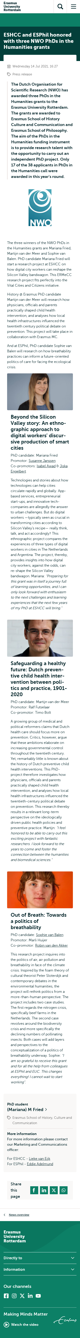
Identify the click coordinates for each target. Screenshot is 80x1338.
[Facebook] (6, 1296)
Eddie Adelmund (40, 1164)
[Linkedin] (30, 1296)
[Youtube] (38, 1296)
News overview (19, 1214)
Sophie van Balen (49, 935)
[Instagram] (14, 1296)
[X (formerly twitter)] (22, 1296)
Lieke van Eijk (39, 1159)
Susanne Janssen (42, 461)
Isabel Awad (46, 466)
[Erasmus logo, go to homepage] (65, 1320)
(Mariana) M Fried (25, 1109)
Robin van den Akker (51, 946)
